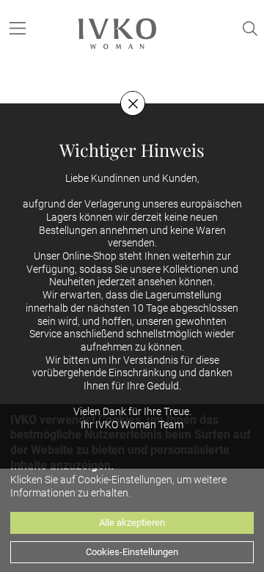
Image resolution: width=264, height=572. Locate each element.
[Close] (132, 103)
